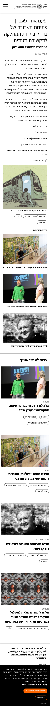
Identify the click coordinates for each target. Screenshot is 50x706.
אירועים (44, 417)
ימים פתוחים (42, 491)
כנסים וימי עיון (30, 417)
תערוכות (42, 222)
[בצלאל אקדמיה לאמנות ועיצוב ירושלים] (31, 6)
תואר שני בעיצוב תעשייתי (37, 423)
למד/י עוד (44, 704)
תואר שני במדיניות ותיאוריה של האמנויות (32, 628)
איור (18, 216)
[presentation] (25, 249)
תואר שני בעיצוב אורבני (38, 485)
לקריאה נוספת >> (40, 160)
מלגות (9, 628)
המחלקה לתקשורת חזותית (35, 216)
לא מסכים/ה (41, 698)
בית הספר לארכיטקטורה (15, 485)
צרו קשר (42, 664)
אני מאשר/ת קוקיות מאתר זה (35, 691)
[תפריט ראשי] (5, 6)
